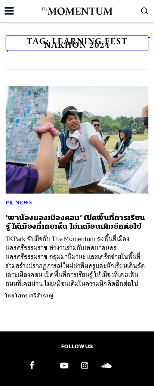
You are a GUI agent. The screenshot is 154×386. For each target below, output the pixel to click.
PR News (19, 202)
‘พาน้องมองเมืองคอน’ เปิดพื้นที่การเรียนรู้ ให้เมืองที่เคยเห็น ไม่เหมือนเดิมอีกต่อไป (75, 222)
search (144, 10)
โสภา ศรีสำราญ (34, 295)
